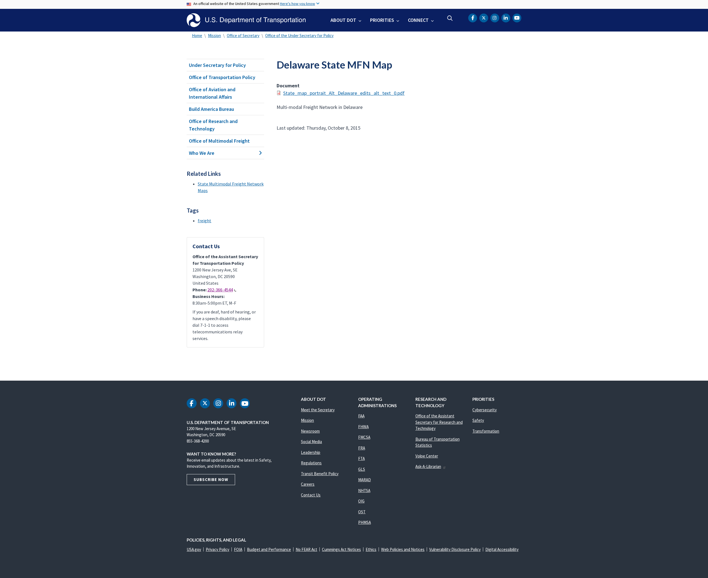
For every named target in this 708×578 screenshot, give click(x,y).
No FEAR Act (306, 549)
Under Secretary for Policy (217, 65)
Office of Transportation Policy (222, 77)
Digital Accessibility (502, 549)
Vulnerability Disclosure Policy (455, 549)
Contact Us (311, 495)
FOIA (238, 549)
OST (362, 511)
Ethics (371, 549)
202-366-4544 (220, 289)
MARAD (364, 479)
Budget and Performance (269, 549)
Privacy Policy (217, 549)
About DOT (343, 20)
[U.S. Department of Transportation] (246, 20)
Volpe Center (426, 456)
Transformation (485, 431)
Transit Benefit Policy (320, 473)
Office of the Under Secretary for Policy (299, 35)
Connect (418, 20)
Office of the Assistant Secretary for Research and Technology (439, 422)
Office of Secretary (243, 35)
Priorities (382, 20)
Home (197, 35)
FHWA (363, 426)
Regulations (311, 462)
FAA (361, 416)
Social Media (311, 441)
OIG (361, 501)
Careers (307, 484)
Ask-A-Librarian (428, 466)
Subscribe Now (211, 479)
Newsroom (310, 431)
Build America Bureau (211, 109)
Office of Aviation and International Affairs (212, 93)
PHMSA (364, 522)
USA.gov (194, 549)
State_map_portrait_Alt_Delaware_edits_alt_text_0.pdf (344, 93)
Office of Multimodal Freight (219, 141)
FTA (361, 458)
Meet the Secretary (318, 409)
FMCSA (364, 437)
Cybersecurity (484, 409)
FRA (361, 448)
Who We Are (201, 153)
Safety (478, 420)
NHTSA (364, 490)
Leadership (310, 452)
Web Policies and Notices (403, 549)
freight (204, 220)
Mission (214, 35)
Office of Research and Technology (213, 125)
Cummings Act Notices (341, 549)
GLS (361, 469)
